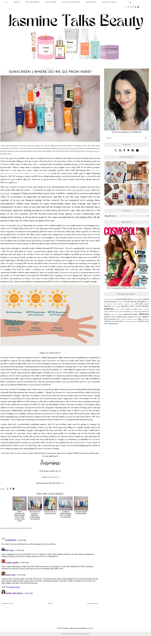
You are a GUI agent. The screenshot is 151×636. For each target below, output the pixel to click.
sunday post (120, 319)
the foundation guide (130, 319)
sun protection (25, 528)
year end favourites (111, 324)
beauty (8, 528)
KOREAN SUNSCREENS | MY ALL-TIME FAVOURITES (65, 514)
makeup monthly (131, 309)
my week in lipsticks (123, 311)
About (17, 2)
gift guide (139, 304)
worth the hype (143, 321)
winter (121, 321)
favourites (141, 301)
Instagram (54, 477)
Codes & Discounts (71, 2)
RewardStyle (73, 148)
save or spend (116, 314)
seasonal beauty (130, 314)
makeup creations (119, 309)
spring (130, 317)
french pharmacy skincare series (123, 304)
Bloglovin (45, 477)
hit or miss (116, 306)
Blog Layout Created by (75, 634)
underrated (145, 319)
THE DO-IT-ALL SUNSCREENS (50, 513)
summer (145, 316)
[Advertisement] (126, 344)
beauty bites (127, 299)
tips (139, 319)
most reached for (110, 311)
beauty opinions (138, 299)
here (62, 483)
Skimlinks (62, 148)
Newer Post (8, 603)
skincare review (110, 317)
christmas (113, 302)
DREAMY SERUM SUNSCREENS (81, 513)
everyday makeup (130, 302)
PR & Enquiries (32, 2)
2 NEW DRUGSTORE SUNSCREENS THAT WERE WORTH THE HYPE (19, 516)
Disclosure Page (94, 151)
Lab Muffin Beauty (81, 190)
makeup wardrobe (143, 309)
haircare (107, 306)
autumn (118, 299)
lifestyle (145, 306)
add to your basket (109, 299)
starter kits (137, 317)
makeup (108, 308)
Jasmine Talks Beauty (71, 628)
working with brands (130, 321)
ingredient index (127, 306)
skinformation (122, 317)
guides (146, 304)
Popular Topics (109, 2)
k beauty (137, 306)
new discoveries (136, 311)
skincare (15, 528)
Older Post (92, 603)
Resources (91, 2)
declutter (120, 301)
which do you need (111, 321)
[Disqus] (50, 565)
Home (5, 2)
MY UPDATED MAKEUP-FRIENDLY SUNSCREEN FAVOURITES (34, 515)
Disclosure (50, 2)
